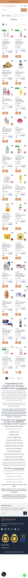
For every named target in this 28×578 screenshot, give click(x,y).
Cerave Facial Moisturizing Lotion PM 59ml (6, 275)
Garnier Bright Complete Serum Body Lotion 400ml (19, 100)
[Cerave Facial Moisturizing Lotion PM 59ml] (7, 266)
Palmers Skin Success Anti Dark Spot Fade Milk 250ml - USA (7, 130)
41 (18, 378)
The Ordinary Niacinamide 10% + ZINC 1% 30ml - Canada (6, 43)
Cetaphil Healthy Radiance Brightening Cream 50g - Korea (20, 275)
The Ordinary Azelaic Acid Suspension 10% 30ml (7, 188)
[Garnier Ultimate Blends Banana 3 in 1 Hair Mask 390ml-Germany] (7, 236)
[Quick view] (6, 56)
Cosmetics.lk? (19, 468)
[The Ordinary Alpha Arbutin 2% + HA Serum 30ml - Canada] (7, 350)
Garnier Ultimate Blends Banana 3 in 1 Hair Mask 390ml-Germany (7, 246)
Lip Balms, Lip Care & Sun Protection (14, 456)
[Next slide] (25, 1)
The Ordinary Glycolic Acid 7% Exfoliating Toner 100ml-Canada (20, 360)
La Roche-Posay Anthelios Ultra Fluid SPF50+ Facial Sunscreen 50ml (7, 216)
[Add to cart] (3, 56)
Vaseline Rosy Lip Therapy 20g (19, 129)
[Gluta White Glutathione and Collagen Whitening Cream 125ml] (20, 236)
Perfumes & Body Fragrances (14, 451)
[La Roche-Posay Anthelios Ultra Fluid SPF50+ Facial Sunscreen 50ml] (7, 207)
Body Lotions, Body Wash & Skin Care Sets (14, 454)
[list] (6, 24)
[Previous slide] (2, 1)
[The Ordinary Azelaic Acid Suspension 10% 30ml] (7, 179)
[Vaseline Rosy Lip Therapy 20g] (20, 121)
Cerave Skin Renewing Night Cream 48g (20, 302)
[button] (2, 6)
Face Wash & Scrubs (14, 431)
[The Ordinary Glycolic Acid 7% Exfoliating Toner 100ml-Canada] (20, 351)
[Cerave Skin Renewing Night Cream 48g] (20, 294)
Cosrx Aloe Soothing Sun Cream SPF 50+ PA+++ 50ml (20, 331)
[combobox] (14, 10)
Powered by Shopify (19, 552)
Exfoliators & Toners (14, 434)
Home (3, 15)
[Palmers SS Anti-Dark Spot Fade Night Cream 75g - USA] (7, 322)
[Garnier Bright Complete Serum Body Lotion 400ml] (20, 91)
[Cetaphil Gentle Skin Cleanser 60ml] (20, 64)
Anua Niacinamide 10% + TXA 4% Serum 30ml (7, 100)
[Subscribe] (25, 513)
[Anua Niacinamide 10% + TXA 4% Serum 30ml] (7, 91)
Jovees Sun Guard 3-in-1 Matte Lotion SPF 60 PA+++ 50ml (20, 188)
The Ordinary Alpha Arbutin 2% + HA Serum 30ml (19, 158)
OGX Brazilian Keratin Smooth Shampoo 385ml (7, 303)
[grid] (3, 24)
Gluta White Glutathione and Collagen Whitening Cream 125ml (19, 246)
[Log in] (21, 6)
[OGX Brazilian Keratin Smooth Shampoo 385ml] (7, 294)
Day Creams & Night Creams (14, 437)
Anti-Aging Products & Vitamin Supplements (14, 459)
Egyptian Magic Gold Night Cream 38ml (7, 73)
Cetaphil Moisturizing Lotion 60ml (20, 215)
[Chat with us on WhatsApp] (24, 575)
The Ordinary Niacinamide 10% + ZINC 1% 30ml (19, 42)
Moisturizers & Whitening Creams (14, 440)
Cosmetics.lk (21, 388)
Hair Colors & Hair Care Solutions (14, 448)
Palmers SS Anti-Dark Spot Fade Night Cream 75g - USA (7, 331)
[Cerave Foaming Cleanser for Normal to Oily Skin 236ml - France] (7, 149)
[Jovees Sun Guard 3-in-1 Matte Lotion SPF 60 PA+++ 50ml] (20, 179)
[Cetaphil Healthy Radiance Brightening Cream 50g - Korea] (20, 266)
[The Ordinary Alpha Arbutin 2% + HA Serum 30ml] (20, 149)
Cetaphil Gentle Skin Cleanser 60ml (20, 73)
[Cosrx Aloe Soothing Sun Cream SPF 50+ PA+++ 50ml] (20, 322)
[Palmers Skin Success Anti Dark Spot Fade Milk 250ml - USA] (7, 121)
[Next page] (21, 378)
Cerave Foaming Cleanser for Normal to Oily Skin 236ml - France (7, 158)
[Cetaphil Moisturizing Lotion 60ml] (20, 207)
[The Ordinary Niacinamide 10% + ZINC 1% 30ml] (20, 33)
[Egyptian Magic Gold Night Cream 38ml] (7, 64)
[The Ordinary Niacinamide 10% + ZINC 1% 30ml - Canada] (7, 33)
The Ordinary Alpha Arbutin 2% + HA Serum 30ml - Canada (7, 360)
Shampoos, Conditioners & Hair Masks (14, 445)
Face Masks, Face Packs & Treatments (14, 442)
